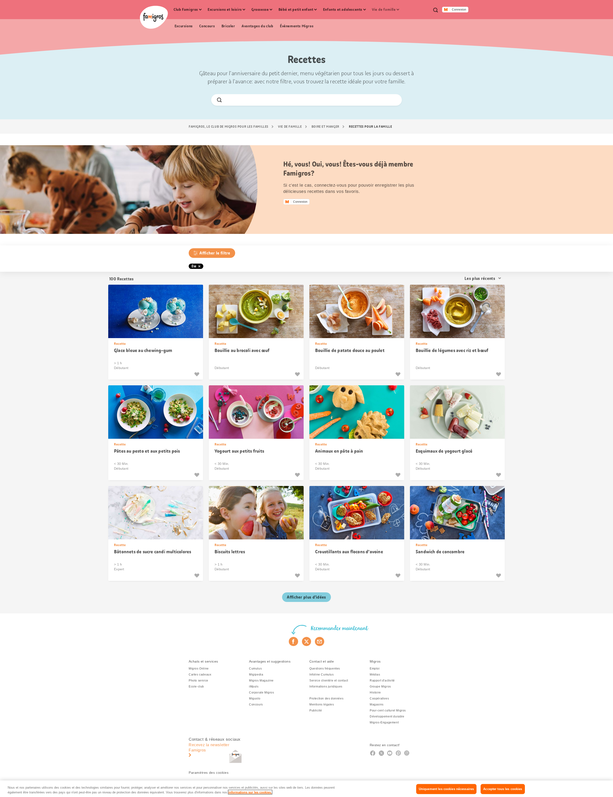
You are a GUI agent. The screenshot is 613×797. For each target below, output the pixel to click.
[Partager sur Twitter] (306, 641)
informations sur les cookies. (250, 792)
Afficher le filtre (214, 253)
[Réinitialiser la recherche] (394, 100)
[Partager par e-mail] (319, 641)
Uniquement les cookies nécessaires (446, 789)
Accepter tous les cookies (502, 789)
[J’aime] (197, 374)
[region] (306, 788)
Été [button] (194, 266)
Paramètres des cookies (208, 772)
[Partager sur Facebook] (293, 641)
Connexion (459, 9)
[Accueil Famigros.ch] (154, 17)
